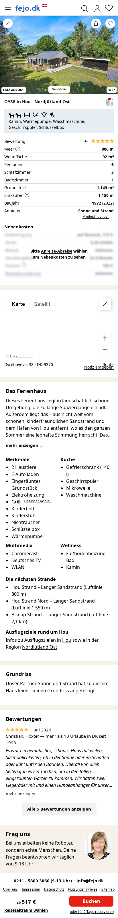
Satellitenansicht (59, 327)
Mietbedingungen (95, 216)
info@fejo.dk (90, 880)
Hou (66, 640)
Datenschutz (54, 889)
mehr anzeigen (20, 793)
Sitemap (108, 889)
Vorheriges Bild (8, 59)
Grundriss (59, 89)
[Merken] (110, 23)
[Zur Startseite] (31, 7)
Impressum (31, 889)
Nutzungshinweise (82, 889)
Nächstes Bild (110, 59)
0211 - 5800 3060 (43, 880)
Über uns (10, 889)
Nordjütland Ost (39, 647)
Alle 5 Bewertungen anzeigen (59, 809)
